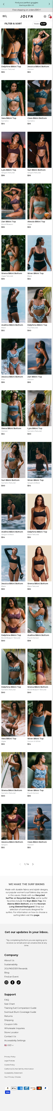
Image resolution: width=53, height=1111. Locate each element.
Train (36, 24)
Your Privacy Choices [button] (12, 1077)
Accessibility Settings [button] (14, 1040)
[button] (49, 19)
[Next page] (33, 864)
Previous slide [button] (3, 4)
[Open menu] (12, 16)
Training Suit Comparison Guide (20, 1008)
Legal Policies (9, 1061)
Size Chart (9, 1004)
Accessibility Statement (13, 1073)
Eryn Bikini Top (34, 901)
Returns (8, 1016)
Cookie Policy (9, 1065)
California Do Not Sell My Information (19, 1069)
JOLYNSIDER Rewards (15, 968)
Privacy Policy (9, 1057)
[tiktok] (19, 982)
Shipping (8, 1020)
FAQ (6, 1000)
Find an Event (11, 976)
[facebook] (12, 982)
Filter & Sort (13, 23)
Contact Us (10, 1036)
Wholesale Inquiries (14, 1028)
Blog (6, 972)
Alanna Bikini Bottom (18, 904)
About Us (9, 960)
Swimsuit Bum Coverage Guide (20, 1012)
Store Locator (11, 1032)
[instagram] (6, 982)
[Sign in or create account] (45, 16)
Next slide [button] (49, 4)
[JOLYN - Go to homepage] (26, 17)
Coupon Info (10, 1024)
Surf (43, 24)
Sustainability (11, 964)
